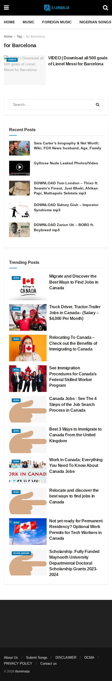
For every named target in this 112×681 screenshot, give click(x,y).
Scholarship (21, 553)
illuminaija (22, 671)
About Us (11, 657)
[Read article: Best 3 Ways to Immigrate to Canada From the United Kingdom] (28, 439)
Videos (12, 60)
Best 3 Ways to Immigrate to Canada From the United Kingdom (75, 435)
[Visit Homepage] (56, 8)
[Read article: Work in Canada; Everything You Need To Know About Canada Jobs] (28, 470)
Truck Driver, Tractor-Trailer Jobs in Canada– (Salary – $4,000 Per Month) (75, 313)
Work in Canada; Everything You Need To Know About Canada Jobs (76, 466)
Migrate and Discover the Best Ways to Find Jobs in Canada (73, 282)
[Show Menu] (6, 8)
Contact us (48, 663)
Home (9, 22)
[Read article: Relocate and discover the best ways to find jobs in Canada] (28, 501)
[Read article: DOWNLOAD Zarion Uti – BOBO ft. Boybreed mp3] (19, 229)
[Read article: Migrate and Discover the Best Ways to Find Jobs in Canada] (28, 286)
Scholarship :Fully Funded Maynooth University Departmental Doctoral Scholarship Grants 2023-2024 (74, 563)
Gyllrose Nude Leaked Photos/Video (66, 163)
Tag (19, 36)
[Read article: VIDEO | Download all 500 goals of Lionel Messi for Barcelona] (25, 70)
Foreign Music (57, 22)
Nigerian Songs (95, 22)
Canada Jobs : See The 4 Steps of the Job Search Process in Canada (73, 404)
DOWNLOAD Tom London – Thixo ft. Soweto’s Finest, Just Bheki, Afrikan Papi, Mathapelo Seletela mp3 (66, 188)
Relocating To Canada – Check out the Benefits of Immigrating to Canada (73, 343)
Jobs (16, 278)
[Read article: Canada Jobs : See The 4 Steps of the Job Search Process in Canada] (28, 409)
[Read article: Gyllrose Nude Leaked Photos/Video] (19, 168)
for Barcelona (35, 36)
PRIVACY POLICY (18, 663)
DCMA (89, 657)
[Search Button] (105, 8)
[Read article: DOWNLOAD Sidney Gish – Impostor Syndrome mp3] (19, 209)
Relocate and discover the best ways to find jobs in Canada (74, 496)
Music (28, 22)
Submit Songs (36, 657)
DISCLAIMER (65, 657)
